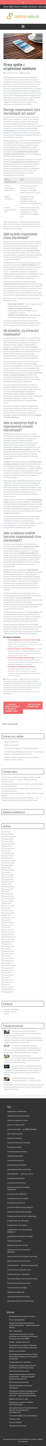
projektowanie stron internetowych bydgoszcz (19, 1231)
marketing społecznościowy (17, 1151)
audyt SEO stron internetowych (18, 1116)
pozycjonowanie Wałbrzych (17, 1194)
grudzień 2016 (9, 989)
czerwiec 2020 (9, 906)
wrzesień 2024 (9, 844)
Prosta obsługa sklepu (17, 1320)
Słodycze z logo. (15, 1419)
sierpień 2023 (8, 865)
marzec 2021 (8, 889)
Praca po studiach (15, 1422)
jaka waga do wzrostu (15, 1134)
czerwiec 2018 (9, 946)
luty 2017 (7, 985)
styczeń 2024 (8, 856)
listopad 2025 (8, 834)
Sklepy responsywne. (11, 742)
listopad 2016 (8, 992)
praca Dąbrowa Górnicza (16, 1203)
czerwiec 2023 (9, 870)
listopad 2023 (8, 858)
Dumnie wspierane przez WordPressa (16, 1439)
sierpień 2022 (8, 882)
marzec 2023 (8, 877)
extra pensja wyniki (14, 1129)
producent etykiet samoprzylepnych (20, 1207)
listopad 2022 (8, 880)
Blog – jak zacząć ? (15, 1331)
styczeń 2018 (8, 958)
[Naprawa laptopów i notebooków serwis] (23, 16)
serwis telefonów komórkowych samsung (22, 1256)
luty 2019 (7, 927)
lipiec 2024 (7, 846)
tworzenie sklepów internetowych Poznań (22, 1279)
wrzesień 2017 (9, 968)
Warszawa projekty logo (15, 1292)
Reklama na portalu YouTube (17, 1245)
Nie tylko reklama (10, 1012)
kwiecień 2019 (9, 922)
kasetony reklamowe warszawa (18, 1143)
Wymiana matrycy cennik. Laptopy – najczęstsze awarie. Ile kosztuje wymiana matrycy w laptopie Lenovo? (22, 1033)
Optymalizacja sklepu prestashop (19, 1169)
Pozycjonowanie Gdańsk (16, 1178)
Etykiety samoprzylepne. (17, 1351)
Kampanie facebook (10, 681)
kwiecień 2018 (9, 951)
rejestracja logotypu (14, 1241)
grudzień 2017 (9, 961)
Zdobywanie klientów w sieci (19, 1371)
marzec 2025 (8, 841)
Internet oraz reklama (12, 679)
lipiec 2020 (7, 903)
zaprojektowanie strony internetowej (20, 1301)
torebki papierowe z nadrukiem (18, 1274)
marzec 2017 (8, 982)
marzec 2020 (8, 911)
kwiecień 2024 (9, 853)
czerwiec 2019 (9, 918)
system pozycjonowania (29, 1265)
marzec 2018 (8, 954)
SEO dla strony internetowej (19, 1382)
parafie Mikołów (13, 1174)
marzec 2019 (8, 925)
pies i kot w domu (27, 1174)
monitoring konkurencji (15, 1160)
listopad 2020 (8, 896)
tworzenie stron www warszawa (21, 689)
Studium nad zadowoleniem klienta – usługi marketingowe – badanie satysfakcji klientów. (24, 1325)
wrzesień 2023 (9, 863)
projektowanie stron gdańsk (17, 1225)
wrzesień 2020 (9, 899)
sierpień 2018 (8, 942)
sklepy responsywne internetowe (19, 1261)
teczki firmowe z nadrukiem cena (19, 1270)
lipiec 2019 (7, 915)
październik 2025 (10, 836)
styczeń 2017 (8, 987)
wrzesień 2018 (9, 939)
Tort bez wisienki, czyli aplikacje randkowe (26, 1066)
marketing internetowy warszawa (28, 681)
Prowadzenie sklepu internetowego (21, 658)
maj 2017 (7, 977)
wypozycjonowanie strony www (13, 692)
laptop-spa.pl (26, 73)
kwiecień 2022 (9, 887)
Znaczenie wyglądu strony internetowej (23, 1416)
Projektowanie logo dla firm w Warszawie (21, 1216)
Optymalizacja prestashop (11, 683)
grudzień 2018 (9, 932)
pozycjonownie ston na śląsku (22, 685)
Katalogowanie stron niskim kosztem (22, 1316)
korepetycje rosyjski (14, 1147)
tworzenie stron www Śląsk (17, 1288)
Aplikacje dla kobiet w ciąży (21, 1056)
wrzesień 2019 (9, 913)
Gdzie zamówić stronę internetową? (21, 649)
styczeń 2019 (8, 930)
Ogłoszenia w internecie (17, 1426)
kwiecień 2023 (9, 875)
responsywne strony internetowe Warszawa (19, 1251)
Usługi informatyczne (11, 745)
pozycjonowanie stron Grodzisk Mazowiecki (18, 1188)
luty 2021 (7, 891)
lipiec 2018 (7, 944)
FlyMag (40, 1439)
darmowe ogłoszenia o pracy (17, 1120)
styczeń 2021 (8, 894)
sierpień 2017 (8, 970)
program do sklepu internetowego (19, 1212)
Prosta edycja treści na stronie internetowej (24, 640)
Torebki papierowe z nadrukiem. (20, 1362)
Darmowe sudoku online (15, 1125)
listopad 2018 (8, 934)
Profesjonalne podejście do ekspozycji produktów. (21, 748)
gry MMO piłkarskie (29, 1129)
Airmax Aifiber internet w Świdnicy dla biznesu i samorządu (24, 6)
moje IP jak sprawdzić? (15, 1156)
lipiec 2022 (7, 884)
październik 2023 (10, 860)
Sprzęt (6, 1014)
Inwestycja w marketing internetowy (21, 667)
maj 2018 (7, 949)
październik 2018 (10, 937)
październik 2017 (10, 965)
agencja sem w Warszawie (30, 679)
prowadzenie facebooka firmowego (20, 1236)
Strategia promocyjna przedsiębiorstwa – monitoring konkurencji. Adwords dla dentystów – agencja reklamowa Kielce (23, 1393)
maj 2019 (7, 920)
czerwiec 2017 (9, 975)
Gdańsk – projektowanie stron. (19, 1342)
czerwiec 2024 (9, 848)
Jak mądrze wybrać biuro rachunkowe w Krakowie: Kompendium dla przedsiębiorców (23, 1410)
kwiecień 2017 (9, 980)
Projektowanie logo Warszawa (18, 1221)
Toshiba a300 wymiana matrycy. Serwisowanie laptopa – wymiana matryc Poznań (22, 1080)
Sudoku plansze (13, 1265)
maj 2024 (7, 851)
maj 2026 (7, 832)
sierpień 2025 (8, 839)
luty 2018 (7, 956)
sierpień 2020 (8, 901)
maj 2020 (7, 908)
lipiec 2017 (7, 973)
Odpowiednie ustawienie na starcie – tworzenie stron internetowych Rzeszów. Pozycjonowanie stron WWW (23, 1336)
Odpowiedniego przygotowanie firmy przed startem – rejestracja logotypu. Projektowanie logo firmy (22, 1377)
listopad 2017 (8, 963)
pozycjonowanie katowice (16, 1183)
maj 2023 (7, 872)
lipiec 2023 (7, 868)
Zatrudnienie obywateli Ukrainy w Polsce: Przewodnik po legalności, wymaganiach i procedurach (23, 1356)
